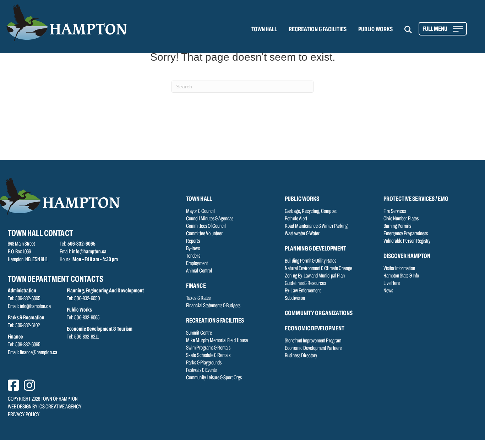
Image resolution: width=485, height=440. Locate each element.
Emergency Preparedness (405, 234)
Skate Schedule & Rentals (208, 355)
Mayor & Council (200, 211)
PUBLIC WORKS (375, 30)
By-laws (193, 249)
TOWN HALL (264, 30)
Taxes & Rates (198, 298)
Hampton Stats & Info (401, 276)
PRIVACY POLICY (24, 415)
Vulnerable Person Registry (406, 241)
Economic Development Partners (313, 348)
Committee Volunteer (204, 234)
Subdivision (295, 298)
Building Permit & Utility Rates (310, 261)
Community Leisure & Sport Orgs (214, 378)
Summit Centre (199, 333)
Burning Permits (397, 226)
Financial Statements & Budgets (213, 306)
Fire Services (394, 211)
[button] (412, 29)
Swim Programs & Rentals (208, 348)
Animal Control (199, 271)
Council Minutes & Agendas (209, 219)
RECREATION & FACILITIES (318, 30)
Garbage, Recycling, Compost (310, 211)
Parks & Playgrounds (204, 363)
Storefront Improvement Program (313, 341)
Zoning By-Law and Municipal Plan (315, 276)
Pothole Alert (296, 219)
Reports (193, 241)
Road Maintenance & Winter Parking (316, 226)
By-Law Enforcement (303, 291)
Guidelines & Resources (305, 283)
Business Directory (301, 356)
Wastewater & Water (302, 234)
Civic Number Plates (401, 219)
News (388, 291)
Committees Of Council (206, 226)
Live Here (391, 283)
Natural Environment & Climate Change (318, 268)
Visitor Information (399, 268)
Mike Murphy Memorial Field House (217, 340)
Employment (197, 263)
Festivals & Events (201, 370)
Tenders (193, 256)
